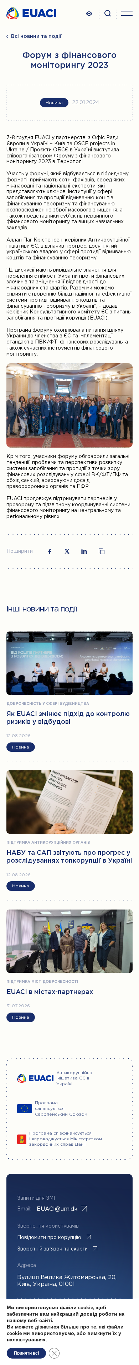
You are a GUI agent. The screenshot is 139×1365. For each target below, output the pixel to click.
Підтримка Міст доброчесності (42, 982)
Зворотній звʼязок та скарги (52, 1249)
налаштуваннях (26, 1340)
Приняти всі (26, 1353)
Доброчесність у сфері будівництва (47, 704)
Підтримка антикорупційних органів (48, 842)
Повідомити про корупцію (49, 1237)
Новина (54, 103)
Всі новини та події (36, 36)
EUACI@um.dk (57, 1209)
